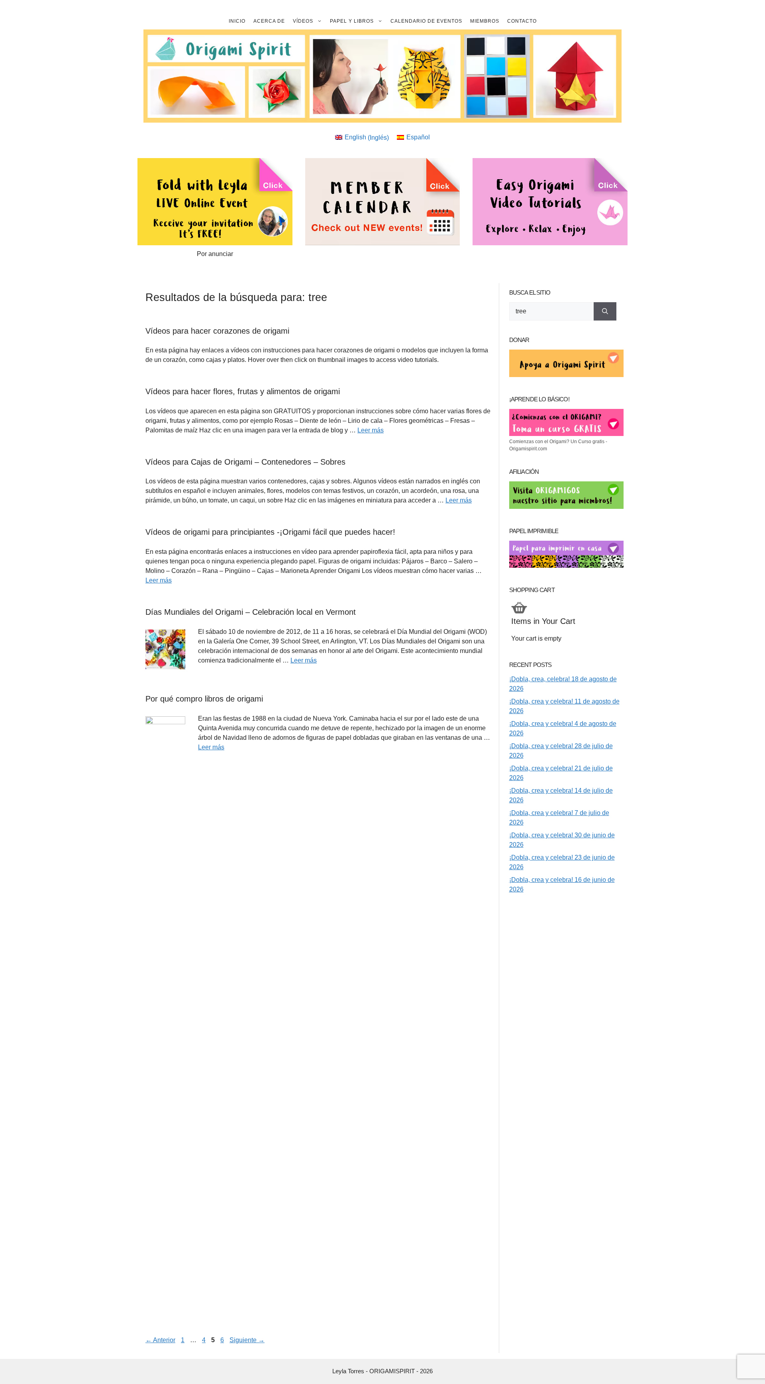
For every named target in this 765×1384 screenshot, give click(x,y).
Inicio (237, 21)
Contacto (522, 21)
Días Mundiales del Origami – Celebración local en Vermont (250, 612)
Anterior (160, 1340)
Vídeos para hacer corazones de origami (217, 330)
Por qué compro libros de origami (204, 698)
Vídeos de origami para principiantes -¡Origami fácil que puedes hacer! (270, 532)
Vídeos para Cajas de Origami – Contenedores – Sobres (245, 461)
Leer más (370, 430)
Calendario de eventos (426, 21)
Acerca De (269, 21)
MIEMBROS (484, 21)
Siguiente (247, 1340)
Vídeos (303, 21)
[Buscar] (605, 311)
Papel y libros (352, 21)
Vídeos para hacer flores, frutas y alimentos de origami (242, 391)
